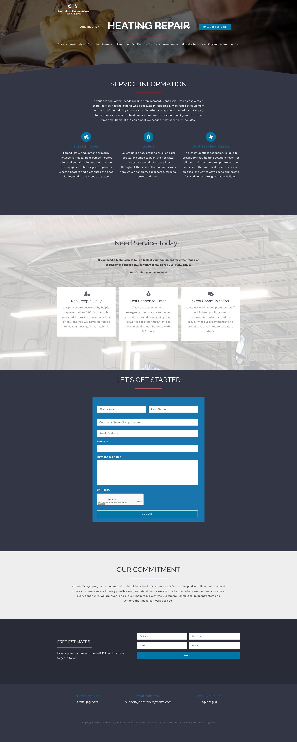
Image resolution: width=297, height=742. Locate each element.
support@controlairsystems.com (148, 702)
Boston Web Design (180, 722)
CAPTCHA (103, 489)
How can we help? (109, 456)
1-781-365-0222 (87, 702)
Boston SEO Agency (204, 722)
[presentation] (120, 500)
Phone (102, 441)
